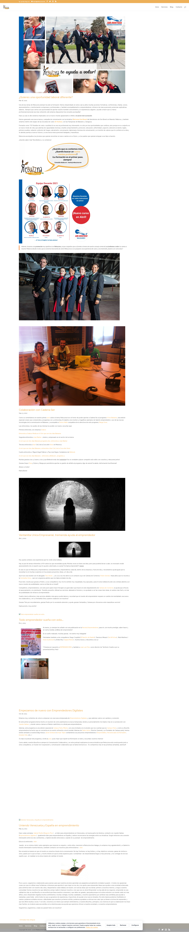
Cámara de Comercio (106, 588)
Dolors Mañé (63, 422)
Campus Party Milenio (60, 728)
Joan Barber (38, 437)
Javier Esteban (50, 732)
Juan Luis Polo (85, 647)
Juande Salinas (24, 724)
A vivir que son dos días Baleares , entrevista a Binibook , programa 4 (42, 456)
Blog (171, 7)
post (48, 417)
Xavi (34, 444)
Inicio (157, 7)
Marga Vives (103, 422)
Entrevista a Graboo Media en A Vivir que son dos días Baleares (40, 433)
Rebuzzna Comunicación (44, 930)
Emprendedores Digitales (78, 718)
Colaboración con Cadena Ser (37, 409)
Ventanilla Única (25, 578)
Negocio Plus (48, 833)
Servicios (164, 7)
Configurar (135, 925)
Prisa (30, 463)
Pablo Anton (86, 730)
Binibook (72, 452)
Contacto (179, 7)
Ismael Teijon (61, 732)
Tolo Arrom (48, 576)
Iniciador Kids (23, 735)
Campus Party (112, 728)
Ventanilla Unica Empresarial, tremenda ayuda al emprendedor (57, 535)
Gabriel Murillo (38, 833)
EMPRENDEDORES (66, 647)
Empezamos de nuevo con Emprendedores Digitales (51, 710)
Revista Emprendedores (90, 627)
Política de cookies (92, 927)
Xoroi (51, 444)
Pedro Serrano (105, 576)
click (35, 841)
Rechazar (123, 925)
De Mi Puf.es (112, 637)
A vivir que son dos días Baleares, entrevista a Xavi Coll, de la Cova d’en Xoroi (44, 448)
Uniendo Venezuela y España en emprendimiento (49, 825)
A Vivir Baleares (112, 417)
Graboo (43, 430)
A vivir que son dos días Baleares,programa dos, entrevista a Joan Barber (43, 441)
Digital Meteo (68, 640)
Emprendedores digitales (28, 835)
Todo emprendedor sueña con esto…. (41, 619)
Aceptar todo (111, 925)
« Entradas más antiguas (27, 920)
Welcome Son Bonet (80, 119)
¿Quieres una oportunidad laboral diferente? (46, 97)
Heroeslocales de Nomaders (116, 732)
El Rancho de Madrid (87, 637)
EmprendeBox (101, 732)
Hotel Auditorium (48, 640)
